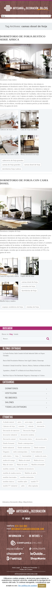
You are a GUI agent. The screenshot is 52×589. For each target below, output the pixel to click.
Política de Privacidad (30, 567)
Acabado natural (8, 422)
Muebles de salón (30, 473)
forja (17, 456)
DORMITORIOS (11, 389)
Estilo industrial (36, 452)
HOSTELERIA (11, 393)
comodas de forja (28, 286)
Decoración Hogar (29, 431)
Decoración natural (9, 439)
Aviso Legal (16, 567)
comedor (21, 426)
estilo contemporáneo (20, 452)
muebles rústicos (8, 482)
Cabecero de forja (9, 426)
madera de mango (9, 460)
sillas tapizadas (33, 486)
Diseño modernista (24, 448)
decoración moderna (27, 435)
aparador (39, 422)
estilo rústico (7, 456)
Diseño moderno (39, 448)
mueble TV (34, 482)
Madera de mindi (24, 460)
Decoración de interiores (11, 431)
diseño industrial (8, 448)
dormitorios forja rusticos (11, 169)
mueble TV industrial (10, 486)
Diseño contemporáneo (25, 443)
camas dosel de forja (32, 165)
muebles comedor (9, 469)
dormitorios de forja (29, 291)
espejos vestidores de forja (12, 307)
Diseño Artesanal (8, 443)
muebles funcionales (9, 477)
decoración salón (41, 439)
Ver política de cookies (27, 585)
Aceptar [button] (42, 586)
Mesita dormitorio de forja (30, 154)
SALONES (9, 403)
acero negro (29, 422)
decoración (40, 426)
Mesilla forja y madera (7, 301)
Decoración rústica (25, 439)
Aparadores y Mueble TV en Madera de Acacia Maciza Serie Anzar (22, 370)
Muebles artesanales (38, 465)
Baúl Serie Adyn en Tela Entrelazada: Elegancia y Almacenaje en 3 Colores (24, 375)
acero (19, 422)
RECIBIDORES (11, 398)
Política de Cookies (26, 569)
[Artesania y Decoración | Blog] (26, 511)
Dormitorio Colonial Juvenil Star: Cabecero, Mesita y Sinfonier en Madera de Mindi (26, 365)
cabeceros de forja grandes (12, 160)
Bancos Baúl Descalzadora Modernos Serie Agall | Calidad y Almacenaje (23, 360)
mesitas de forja (33, 307)
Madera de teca (39, 460)
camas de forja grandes (11, 165)
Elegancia (6, 452)
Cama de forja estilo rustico (9, 154)
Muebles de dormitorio (26, 469)
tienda (16, 334)
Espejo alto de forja (27, 276)
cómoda (30, 426)
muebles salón (22, 482)
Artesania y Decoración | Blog (12, 502)
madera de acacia (40, 456)
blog (11, 334)
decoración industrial (10, 435)
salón (23, 486)
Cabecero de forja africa (8, 130)
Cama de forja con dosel (29, 130)
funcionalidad (26, 456)
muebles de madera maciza (12, 473)
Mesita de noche (22, 465)
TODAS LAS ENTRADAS (16, 407)
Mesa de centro (8, 465)
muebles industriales (27, 477)
